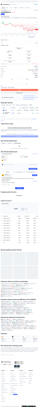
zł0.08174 (8, 322)
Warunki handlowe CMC (19, 134)
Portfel (2, 397)
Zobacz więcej (35, 153)
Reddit (30, 383)
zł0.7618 (30, 326)
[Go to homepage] (5, 4)
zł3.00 (31, 304)
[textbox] (16, 166)
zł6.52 (7, 304)
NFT (2, 395)
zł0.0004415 (23, 315)
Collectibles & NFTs (4, 87)
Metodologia (12, 392)
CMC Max (3, 379)
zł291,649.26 (18, 320)
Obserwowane (3, 399)
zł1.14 (7, 307)
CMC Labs (3, 377)
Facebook (30, 381)
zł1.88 (20, 304)
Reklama (2, 376)
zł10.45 (20, 325)
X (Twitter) (30, 374)
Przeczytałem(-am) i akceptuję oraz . (20, 134)
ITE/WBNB (12, 113)
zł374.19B (14, 4)
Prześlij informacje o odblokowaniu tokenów (30, 97)
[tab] (12, 17)
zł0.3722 (8, 315)
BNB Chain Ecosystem (11, 87)
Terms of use (12, 376)
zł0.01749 (7, 331)
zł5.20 (21, 322)
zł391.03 (31, 322)
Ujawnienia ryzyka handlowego (29, 134)
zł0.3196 (16, 328)
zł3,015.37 (7, 325)
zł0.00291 (8, 313)
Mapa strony (3, 402)
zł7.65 (28, 310)
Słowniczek (21, 386)
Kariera (11, 395)
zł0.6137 (18, 326)
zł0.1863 (6, 320)
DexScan (2, 388)
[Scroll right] (37, 18)
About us (11, 374)
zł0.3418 (30, 323)
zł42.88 (7, 326)
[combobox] (22, 18)
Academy (2, 374)
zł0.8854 (19, 307)
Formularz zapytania (23, 377)
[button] (19, 160)
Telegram (30, 377)
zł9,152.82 (6, 323)
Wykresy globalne (4, 393)
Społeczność (31, 376)
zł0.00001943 (30, 328)
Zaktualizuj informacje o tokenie (29, 95)
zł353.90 (12, 310)
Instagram (30, 379)
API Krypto (3, 386)
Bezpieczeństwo (13, 393)
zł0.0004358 (25, 313)
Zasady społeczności (14, 386)
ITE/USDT (12, 110)
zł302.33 (18, 323)
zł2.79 (5, 328)
